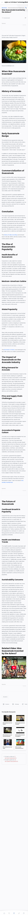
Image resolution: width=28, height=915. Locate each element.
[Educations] (5, 697)
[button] (2, 2)
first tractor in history (9, 349)
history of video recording (10, 235)
